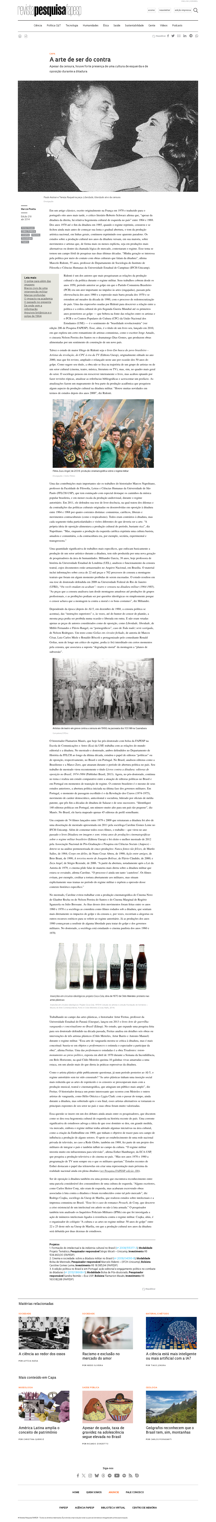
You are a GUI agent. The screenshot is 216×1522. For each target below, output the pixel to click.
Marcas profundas (34, 295)
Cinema (25, 235)
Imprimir (20, 36)
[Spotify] (124, 1475)
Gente (151, 26)
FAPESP (64, 1508)
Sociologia (27, 239)
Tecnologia (72, 26)
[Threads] (103, 1475)
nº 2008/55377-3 (126, 1248)
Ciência (38, 26)
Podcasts (177, 26)
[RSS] (129, 1475)
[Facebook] (78, 1475)
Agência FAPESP (85, 1508)
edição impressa (183, 10)
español (194, 1)
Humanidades (90, 26)
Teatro (25, 242)
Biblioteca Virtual (113, 1508)
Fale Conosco (135, 1492)
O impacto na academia (38, 299)
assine (151, 10)
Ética (106, 26)
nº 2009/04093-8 (124, 1259)
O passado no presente (37, 302)
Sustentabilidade (134, 26)
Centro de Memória (144, 1508)
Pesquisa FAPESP (119, 1171)
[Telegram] (109, 1475)
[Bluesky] (96, 1475)
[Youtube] (116, 1475)
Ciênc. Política (28, 232)
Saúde (117, 26)
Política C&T (54, 26)
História (35, 235)
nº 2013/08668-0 (75, 1273)
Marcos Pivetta (28, 209)
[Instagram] (89, 1475)
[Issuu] (136, 1475)
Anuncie (114, 1492)
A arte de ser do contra (80, 60)
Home (76, 1492)
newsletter (164, 10)
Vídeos (163, 26)
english (185, 1)
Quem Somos (94, 1492)
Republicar (160, 36)
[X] (83, 1475)
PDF (26, 36)
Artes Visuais (28, 228)
